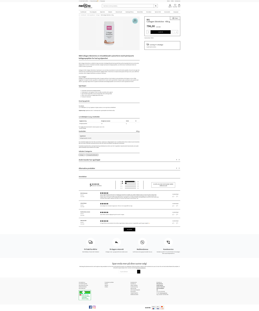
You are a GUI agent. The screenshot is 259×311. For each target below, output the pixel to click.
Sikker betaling (134, 285)
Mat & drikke (140, 12)
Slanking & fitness (130, 12)
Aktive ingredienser (91, 15)
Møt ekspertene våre (83, 285)
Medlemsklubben (83, 286)
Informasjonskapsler (135, 290)
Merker (168, 1)
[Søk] (156, 6)
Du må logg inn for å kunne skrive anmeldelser (163, 185)
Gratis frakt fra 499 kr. (84, 1)
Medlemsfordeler (134, 294)
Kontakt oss (133, 283)
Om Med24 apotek (83, 283)
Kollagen (98, 15)
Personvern (133, 291)
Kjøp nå (160, 32)
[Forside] (79, 15)
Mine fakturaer (82, 288)
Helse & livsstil (119, 12)
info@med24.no (163, 293)
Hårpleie (110, 12)
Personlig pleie (93, 12)
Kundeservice (177, 1)
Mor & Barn (148, 12)
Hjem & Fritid (158, 12)
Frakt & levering (134, 286)
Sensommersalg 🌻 (94, 1)
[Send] (138, 271)
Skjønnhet (102, 12)
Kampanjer (102, 1)
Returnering (133, 288)
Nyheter (106, 285)
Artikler (172, 1)
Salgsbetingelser (134, 293)
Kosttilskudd (83, 12)
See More (129, 229)
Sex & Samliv (167, 12)
